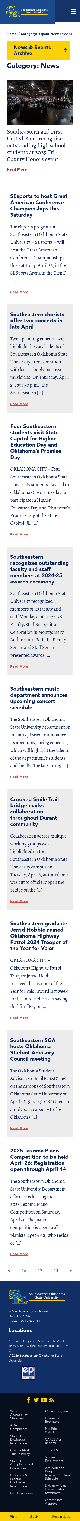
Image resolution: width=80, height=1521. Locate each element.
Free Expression (21, 1493)
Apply (34, 1516)
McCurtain (43, 1341)
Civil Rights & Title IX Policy (20, 1452)
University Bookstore (52, 1420)
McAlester (60, 1341)
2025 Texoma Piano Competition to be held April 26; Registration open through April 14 (39, 1159)
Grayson (28, 1341)
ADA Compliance (19, 1427)
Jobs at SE (52, 1450)
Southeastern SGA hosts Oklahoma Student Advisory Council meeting (33, 1049)
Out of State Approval (54, 1502)
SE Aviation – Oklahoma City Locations (34, 1346)
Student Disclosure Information (18, 1439)
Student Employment (54, 1459)
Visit (13, 1516)
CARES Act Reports (53, 1441)
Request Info (61, 1516)
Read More (17, 169)
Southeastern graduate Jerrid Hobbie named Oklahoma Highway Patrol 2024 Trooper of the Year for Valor (38, 935)
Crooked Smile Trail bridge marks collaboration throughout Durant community (34, 811)
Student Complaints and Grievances (21, 1464)
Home (12, 34)
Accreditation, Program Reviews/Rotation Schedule (57, 1473)
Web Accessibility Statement (19, 1414)
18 (56, 1270)
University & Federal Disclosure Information (18, 1480)
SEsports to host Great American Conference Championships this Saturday (38, 205)
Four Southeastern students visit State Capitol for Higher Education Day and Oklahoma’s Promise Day (35, 441)
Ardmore (15, 1341)
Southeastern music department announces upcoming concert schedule (38, 697)
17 (40, 1270)
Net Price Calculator (52, 1430)
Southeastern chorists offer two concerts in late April (37, 320)
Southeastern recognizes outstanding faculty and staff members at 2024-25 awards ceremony (39, 569)
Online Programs (57, 1411)
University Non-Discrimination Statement (56, 1489)
